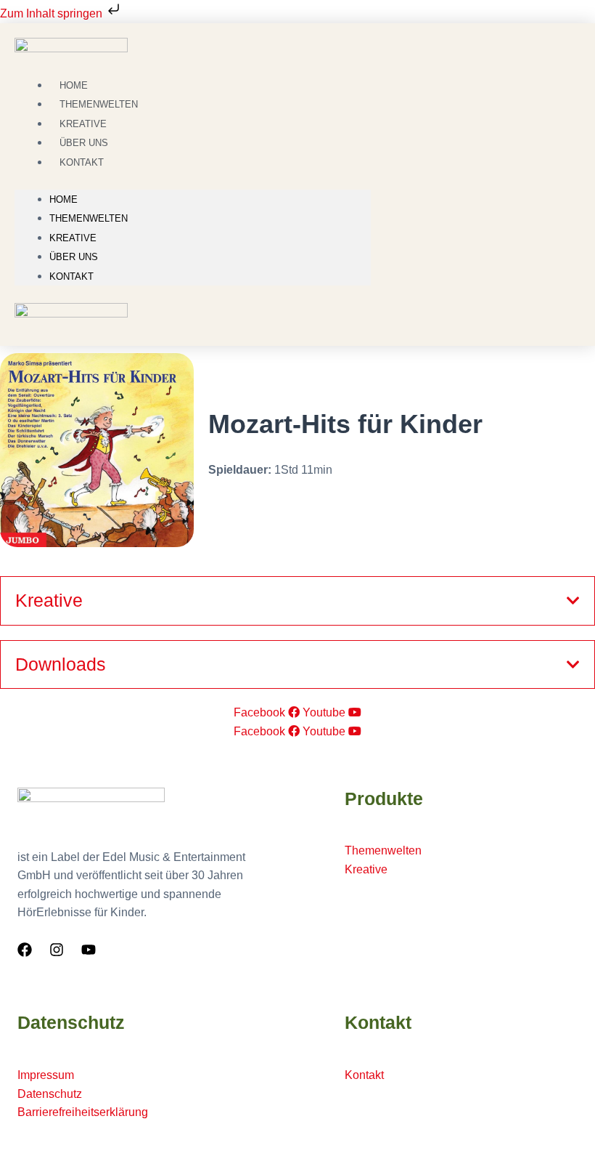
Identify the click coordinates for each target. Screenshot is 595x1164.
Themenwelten (88, 218)
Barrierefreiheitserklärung (82, 1112)
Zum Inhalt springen (52, 13)
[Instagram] (56, 949)
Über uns (73, 256)
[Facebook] (24, 949)
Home (63, 199)
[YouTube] (88, 949)
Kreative (73, 238)
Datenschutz (49, 1094)
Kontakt (82, 162)
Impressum (45, 1075)
